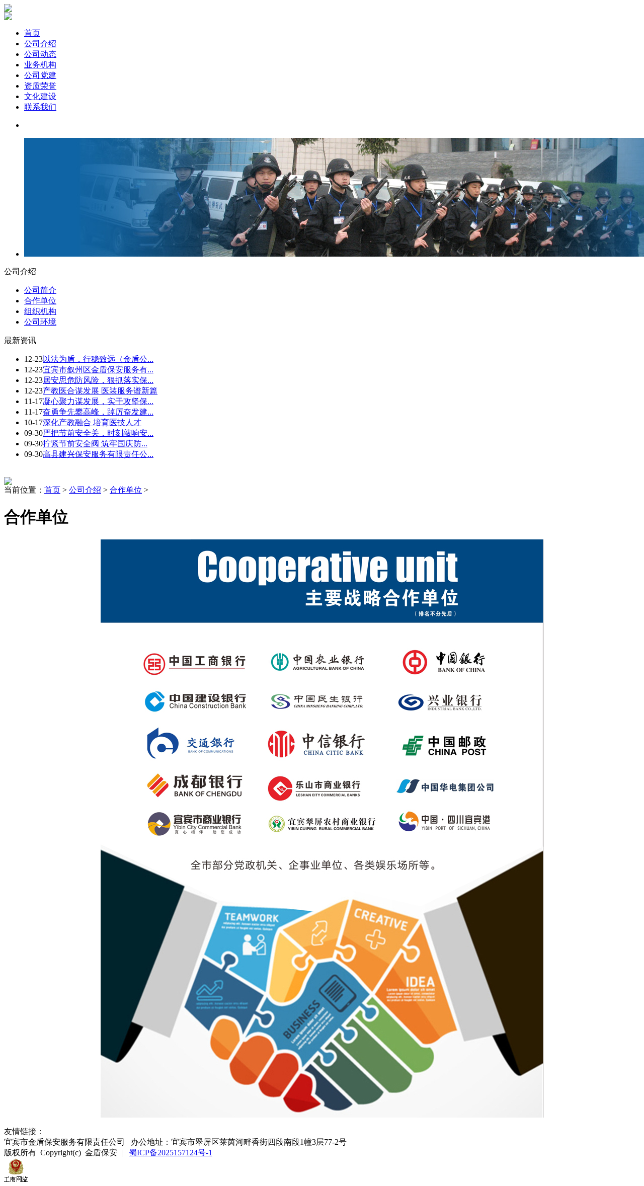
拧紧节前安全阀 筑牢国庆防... (95, 443)
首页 (32, 33)
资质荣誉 (40, 86)
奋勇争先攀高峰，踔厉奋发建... (98, 412)
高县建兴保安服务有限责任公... (98, 454)
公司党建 (40, 75)
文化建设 (40, 96)
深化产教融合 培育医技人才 (92, 422)
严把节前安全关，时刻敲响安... (98, 433)
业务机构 (40, 64)
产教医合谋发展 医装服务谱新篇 (100, 390)
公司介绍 (40, 43)
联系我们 (40, 107)
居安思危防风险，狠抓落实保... (98, 380)
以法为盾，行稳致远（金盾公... (98, 359)
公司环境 (40, 322)
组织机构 (40, 311)
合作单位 (40, 300)
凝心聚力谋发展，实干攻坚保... (98, 401)
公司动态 (40, 54)
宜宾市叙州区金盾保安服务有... (98, 369)
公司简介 (40, 290)
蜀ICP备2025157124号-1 (170, 1152)
